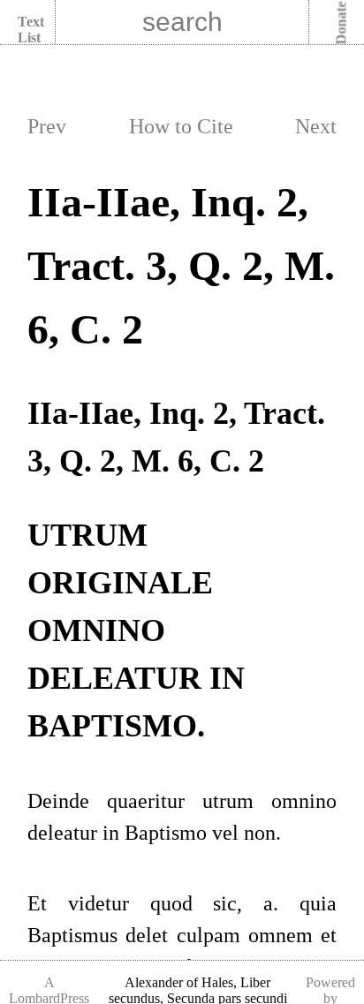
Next (316, 126)
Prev (46, 126)
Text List (31, 29)
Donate (341, 23)
